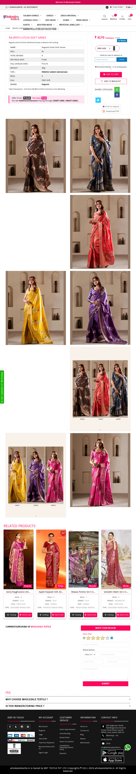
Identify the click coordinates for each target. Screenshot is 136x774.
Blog (82, 735)
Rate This (87, 634)
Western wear (44, 25)
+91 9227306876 (30, 7)
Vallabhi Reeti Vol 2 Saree (117, 592)
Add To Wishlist (112, 81)
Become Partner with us (46, 748)
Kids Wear (50, 20)
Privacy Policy (65, 737)
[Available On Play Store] (107, 7)
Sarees (49, 16)
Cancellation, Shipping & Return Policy (66, 748)
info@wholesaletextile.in (110, 747)
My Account (43, 726)
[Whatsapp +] (117, 89)
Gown (66, 20)
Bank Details (85, 743)
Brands (83, 739)
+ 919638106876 (15, 7)
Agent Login (43, 753)
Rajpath (45, 84)
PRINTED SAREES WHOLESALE (55, 72)
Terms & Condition (67, 742)
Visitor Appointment (67, 729)
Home (8, 28)
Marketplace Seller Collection (39, 29)
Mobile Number (89, 650)
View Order (43, 739)
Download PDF (112, 111)
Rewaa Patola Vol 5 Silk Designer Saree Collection (97, 592)
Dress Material (68, 16)
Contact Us (84, 731)
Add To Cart (26, 615)
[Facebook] (117, 94)
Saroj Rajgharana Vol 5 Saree (21, 592)
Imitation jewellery (69, 25)
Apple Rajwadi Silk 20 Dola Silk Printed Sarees (63, 592)
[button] (122, 17)
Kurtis (26, 25)
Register (42, 731)
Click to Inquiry (111, 106)
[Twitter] (98, 100)
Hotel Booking (65, 733)
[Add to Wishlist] (5, 531)
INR (129, 7)
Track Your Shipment (46, 743)
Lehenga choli (30, 20)
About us (83, 726)
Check (121, 59)
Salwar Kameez (31, 16)
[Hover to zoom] (36, 156)
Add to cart (112, 74)
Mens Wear (82, 20)
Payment (63, 753)
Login (41, 735)
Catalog (12, 615)
